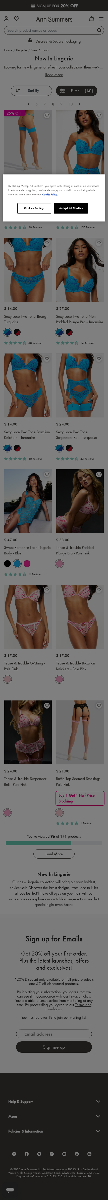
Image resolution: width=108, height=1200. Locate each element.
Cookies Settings (34, 208)
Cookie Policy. (50, 194)
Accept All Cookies (71, 208)
